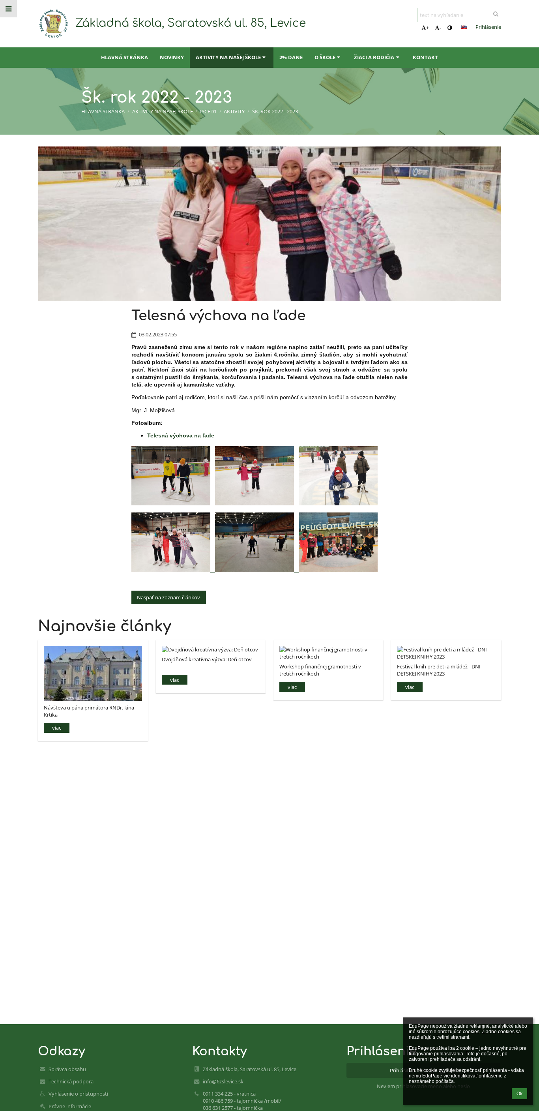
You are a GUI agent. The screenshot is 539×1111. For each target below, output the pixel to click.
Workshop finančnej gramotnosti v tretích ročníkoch (320, 670)
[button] (449, 27)
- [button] (440, 27)
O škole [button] (324, 57)
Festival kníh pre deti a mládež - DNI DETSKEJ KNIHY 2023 (439, 670)
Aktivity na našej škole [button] (228, 57)
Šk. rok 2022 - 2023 (275, 111)
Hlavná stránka (103, 111)
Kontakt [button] (425, 57)
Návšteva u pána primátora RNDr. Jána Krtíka (89, 711)
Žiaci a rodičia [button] (374, 57)
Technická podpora (71, 1081)
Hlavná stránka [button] (124, 57)
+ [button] (427, 27)
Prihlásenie (488, 26)
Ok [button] (519, 1093)
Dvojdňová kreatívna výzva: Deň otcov (207, 659)
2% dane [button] (291, 57)
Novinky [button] (172, 57)
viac (56, 727)
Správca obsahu (67, 1069)
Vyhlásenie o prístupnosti (78, 1093)
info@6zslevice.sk (223, 1081)
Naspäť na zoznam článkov (168, 597)
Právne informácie (70, 1106)
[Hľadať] (495, 14)
